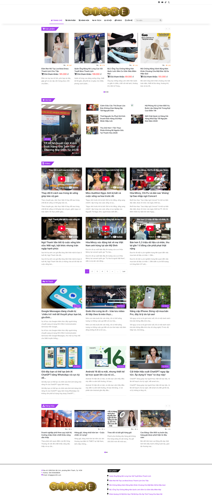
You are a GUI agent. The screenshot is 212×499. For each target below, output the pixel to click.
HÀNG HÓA (85, 20)
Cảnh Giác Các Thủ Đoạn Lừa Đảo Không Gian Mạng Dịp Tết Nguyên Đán (112, 108)
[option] (56, 59)
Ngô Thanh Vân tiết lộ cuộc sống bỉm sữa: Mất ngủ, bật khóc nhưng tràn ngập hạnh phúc (60, 245)
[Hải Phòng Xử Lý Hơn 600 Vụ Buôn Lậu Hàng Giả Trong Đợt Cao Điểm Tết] (132, 105)
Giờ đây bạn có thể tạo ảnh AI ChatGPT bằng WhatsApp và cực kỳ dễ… (60, 374)
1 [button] (104, 92)
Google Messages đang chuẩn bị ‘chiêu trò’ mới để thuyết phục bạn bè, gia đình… (61, 314)
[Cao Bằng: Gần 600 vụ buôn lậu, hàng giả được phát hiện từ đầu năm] (155, 418)
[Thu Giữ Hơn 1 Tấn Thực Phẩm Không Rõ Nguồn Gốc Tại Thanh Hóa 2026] (92, 130)
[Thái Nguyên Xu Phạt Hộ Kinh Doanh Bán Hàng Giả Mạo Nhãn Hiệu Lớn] (92, 119)
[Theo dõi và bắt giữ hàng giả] (122, 418)
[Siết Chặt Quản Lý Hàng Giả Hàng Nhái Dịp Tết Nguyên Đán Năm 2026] (137, 119)
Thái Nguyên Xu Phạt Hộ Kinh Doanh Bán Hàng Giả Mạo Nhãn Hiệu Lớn (112, 118)
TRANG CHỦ (57, 20)
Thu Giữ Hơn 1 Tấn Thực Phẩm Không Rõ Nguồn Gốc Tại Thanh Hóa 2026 (112, 130)
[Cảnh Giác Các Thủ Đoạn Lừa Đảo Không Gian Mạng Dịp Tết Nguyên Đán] (92, 107)
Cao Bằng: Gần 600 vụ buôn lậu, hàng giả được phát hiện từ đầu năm (154, 435)
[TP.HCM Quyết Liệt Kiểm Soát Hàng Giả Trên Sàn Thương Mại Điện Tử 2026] (61, 130)
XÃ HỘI (109, 20)
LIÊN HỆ (129, 20)
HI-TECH (97, 20)
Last (123, 271)
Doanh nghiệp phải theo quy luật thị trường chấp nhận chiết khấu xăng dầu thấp (56, 435)
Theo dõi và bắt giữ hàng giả (119, 432)
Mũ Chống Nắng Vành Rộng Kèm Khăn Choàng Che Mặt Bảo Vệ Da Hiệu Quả (154, 71)
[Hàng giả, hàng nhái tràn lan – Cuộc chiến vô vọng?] (89, 418)
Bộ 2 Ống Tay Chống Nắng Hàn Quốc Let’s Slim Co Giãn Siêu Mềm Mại (121, 71)
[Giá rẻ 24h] (106, 12)
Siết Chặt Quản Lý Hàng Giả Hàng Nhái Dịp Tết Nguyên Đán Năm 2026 (156, 118)
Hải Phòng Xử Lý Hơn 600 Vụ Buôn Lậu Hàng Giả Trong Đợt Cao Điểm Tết (157, 108)
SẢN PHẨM (71, 20)
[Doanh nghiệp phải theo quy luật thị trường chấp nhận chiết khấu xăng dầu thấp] (56, 418)
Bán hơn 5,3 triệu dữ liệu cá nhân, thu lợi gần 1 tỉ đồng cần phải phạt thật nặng (149, 245)
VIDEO (119, 20)
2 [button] (106, 452)
